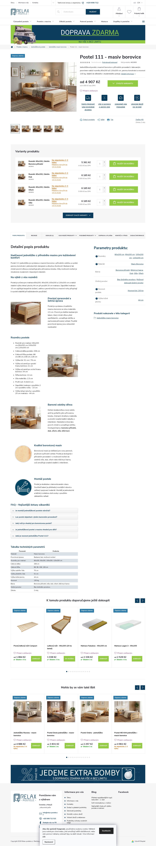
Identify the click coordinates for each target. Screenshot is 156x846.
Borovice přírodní (123, 270)
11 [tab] (87, 671)
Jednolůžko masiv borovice (107, 318)
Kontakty (35, 3)
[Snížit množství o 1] (104, 165)
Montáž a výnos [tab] (121, 235)
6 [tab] (77, 671)
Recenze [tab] (34, 235)
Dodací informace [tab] (137, 235)
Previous (137, 600)
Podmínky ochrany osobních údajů (77, 822)
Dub (131, 273)
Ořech (141, 273)
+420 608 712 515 (49, 819)
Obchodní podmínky (74, 811)
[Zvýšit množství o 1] (104, 162)
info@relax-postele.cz (50, 814)
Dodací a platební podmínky (76, 807)
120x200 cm (138, 258)
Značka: (140, 120)
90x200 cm (130, 254)
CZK (138, 3)
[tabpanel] (27, 637)
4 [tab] (72, 671)
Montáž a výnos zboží (74, 814)
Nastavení (49, 842)
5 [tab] (74, 671)
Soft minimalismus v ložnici (101, 803)
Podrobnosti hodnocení (109, 62)
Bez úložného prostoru (126, 279)
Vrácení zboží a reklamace (76, 817)
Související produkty (66, 235)
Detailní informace (127, 74)
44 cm (140, 300)
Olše (136, 273)
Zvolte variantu (124, 83)
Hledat (93, 12)
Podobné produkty (86, 235)
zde (43, 836)
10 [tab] (85, 671)
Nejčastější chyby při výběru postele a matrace (101, 807)
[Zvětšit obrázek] (21, 163)
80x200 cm (119, 254)
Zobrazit (36, 659)
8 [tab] (81, 671)
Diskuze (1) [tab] (50, 235)
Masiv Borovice (137, 264)
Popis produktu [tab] (19, 235)
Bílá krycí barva (137, 270)
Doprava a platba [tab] (105, 235)
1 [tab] (66, 671)
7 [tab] (79, 671)
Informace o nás (23, 3)
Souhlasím (106, 831)
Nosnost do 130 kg (135, 290)
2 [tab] (68, 671)
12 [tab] (89, 671)
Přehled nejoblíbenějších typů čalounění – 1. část (101, 799)
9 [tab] (83, 671)
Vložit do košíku (125, 163)
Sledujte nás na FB (50, 823)
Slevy (12, 3)
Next (142, 600)
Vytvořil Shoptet (140, 841)
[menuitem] (22, 21)
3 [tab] (70, 671)
